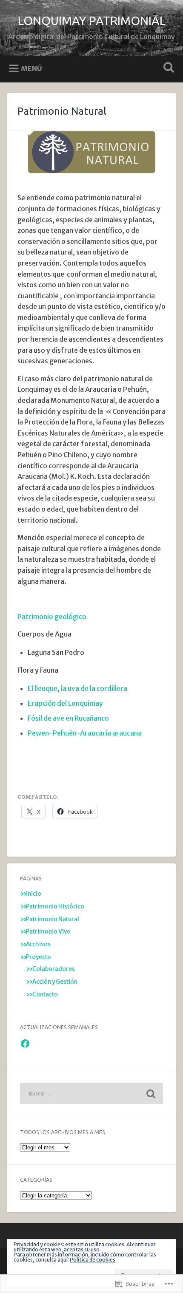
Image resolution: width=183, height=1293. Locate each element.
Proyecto (38, 957)
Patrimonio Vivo (48, 931)
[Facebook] (25, 1043)
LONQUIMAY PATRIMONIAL (92, 20)
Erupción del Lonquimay (65, 703)
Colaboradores (53, 969)
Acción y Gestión (54, 981)
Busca (167, 68)
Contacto (45, 994)
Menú (31, 68)
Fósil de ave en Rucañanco (68, 718)
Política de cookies (92, 1259)
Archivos (38, 944)
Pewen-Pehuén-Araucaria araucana (85, 733)
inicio (33, 893)
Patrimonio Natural (52, 919)
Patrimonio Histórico (55, 906)
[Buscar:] (91, 1093)
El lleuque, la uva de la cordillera (77, 688)
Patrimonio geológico (51, 616)
